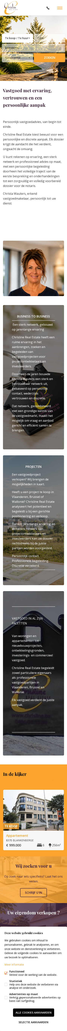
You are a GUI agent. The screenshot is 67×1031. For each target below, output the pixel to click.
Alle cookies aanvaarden (34, 1012)
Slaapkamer (13, 57)
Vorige (54, 781)
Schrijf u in (33, 893)
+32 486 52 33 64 (48, 8)
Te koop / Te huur (16, 38)
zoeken (49, 58)
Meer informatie (14, 964)
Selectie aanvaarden (33, 1022)
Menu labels (59, 8)
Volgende (61, 781)
